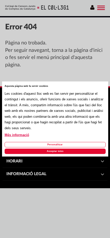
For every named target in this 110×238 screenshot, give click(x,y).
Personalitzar (55, 144)
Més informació (17, 135)
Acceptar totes (55, 151)
